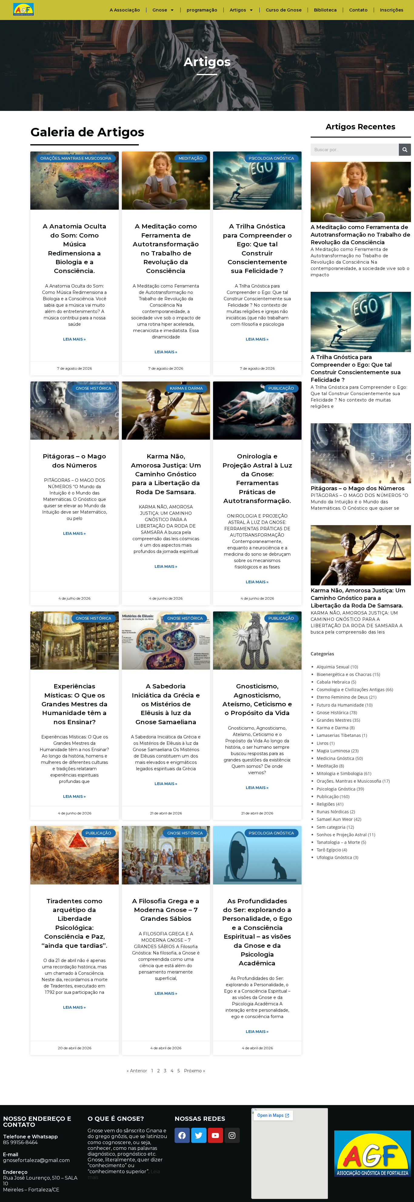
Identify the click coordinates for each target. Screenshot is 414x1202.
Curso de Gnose (284, 10)
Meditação (327, 766)
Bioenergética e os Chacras (344, 674)
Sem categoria (331, 827)
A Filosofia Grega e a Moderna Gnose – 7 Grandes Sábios (165, 910)
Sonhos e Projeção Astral (342, 834)
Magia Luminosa (333, 751)
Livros (323, 743)
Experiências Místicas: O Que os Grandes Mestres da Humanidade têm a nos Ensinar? (75, 704)
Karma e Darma (333, 728)
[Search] (405, 150)
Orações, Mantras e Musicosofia (349, 781)
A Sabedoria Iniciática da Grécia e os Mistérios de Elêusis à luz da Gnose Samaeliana (166, 704)
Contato (358, 10)
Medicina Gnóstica (335, 758)
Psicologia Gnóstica (336, 789)
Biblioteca (325, 10)
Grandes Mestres (334, 720)
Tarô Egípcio (329, 850)
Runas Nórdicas (333, 811)
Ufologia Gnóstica (334, 857)
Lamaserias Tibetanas (339, 735)
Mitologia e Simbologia (340, 773)
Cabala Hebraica (333, 682)
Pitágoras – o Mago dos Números (358, 488)
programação (202, 10)
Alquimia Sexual (333, 667)
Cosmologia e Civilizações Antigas (351, 689)
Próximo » (194, 1071)
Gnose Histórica (333, 712)
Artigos (238, 10)
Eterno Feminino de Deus (342, 697)
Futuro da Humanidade (340, 705)
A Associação (125, 10)
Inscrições (391, 10)
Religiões (326, 804)
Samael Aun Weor (335, 819)
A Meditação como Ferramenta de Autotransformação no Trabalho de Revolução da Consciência (360, 235)
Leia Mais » (74, 339)
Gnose (159, 10)
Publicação (328, 796)
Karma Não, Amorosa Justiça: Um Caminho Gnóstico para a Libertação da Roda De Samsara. (166, 474)
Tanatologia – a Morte (338, 842)
